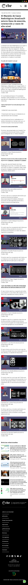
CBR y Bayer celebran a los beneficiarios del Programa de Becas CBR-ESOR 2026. (18, 456)
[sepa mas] (14, 574)
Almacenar (5, 541)
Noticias (4, 533)
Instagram (11, 160)
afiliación (5, 516)
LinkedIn (23, 160)
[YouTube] (18, 556)
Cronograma (5, 537)
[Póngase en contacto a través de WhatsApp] (24, 581)
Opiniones (5, 524)
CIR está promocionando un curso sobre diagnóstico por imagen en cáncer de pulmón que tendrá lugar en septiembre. (18, 465)
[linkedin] (12, 556)
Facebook (17, 160)
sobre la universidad (7, 512)
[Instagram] (9, 556)
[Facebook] (7, 556)
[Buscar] (21, 6)
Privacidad (5, 545)
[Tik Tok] (20, 556)
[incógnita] (15, 556)
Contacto (4, 549)
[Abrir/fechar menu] (25, 6)
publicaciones (6, 528)
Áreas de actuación (7, 520)
